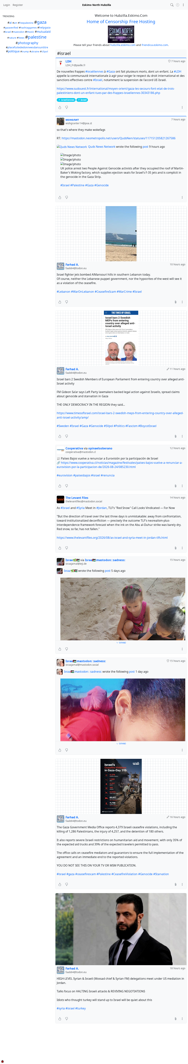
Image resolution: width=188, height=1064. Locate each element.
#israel (95, 475)
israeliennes (67, 99)
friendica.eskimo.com (155, 45)
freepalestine (26, 22)
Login (6, 5)
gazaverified (11, 27)
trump (25, 51)
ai (10, 23)
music (30, 31)
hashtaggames (28, 27)
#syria (61, 1008)
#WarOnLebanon (82, 292)
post (146, 147)
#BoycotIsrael (147, 426)
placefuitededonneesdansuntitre (28, 47)
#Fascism (131, 426)
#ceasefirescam (85, 874)
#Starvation (161, 874)
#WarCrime (124, 292)
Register (18, 5)
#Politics (119, 426)
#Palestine (77, 185)
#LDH (177, 71)
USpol (44, 51)
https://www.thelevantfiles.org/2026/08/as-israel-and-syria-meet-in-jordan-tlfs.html (112, 538)
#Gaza (110, 71)
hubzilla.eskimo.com (122, 45)
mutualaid (43, 32)
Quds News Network (101, 147)
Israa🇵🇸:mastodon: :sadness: (83, 672)
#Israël (97, 80)
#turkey (80, 1008)
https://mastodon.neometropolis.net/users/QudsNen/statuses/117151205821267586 (119, 138)
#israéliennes (94, 71)
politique (14, 51)
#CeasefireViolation (124, 874)
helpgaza (44, 27)
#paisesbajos (81, 475)
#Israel (65, 185)
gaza (41, 22)
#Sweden (63, 426)
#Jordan (101, 508)
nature (12, 37)
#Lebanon (63, 292)
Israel (8, 31)
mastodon (18, 31)
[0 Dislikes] (67, 107)
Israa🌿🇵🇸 (70, 571)
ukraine (35, 51)
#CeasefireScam (105, 292)
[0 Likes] (60, 107)
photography (28, 43)
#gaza (70, 874)
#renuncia (108, 475)
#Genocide (101, 185)
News (21, 37)
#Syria (80, 508)
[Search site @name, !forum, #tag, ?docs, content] (172, 4)
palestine (37, 37)
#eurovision (65, 475)
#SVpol (108, 426)
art (15, 22)
